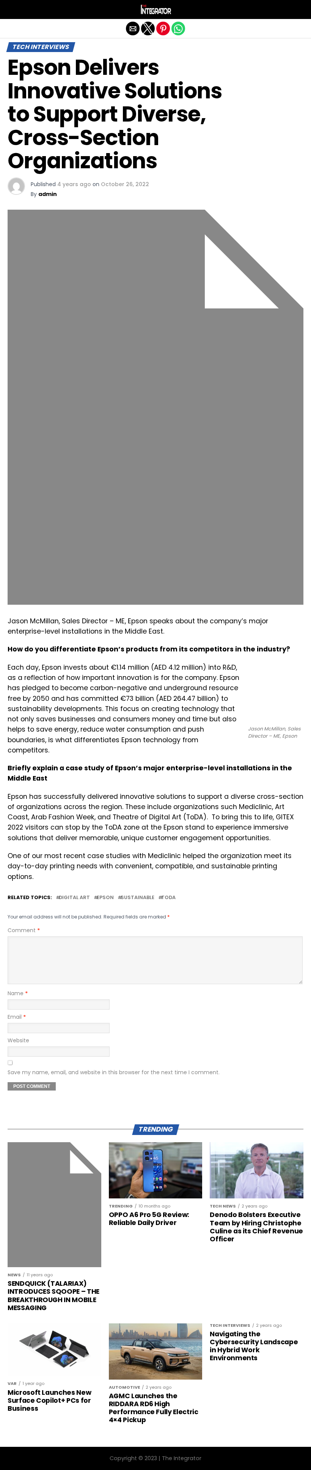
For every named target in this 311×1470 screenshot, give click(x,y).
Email (17, 1017)
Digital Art (74, 897)
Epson (105, 897)
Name (18, 993)
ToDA (168, 897)
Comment (24, 930)
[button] (13, 9)
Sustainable (137, 897)
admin (47, 194)
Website (18, 1040)
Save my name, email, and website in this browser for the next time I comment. (114, 1072)
